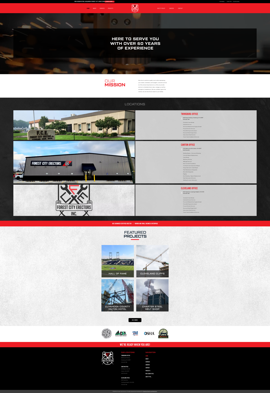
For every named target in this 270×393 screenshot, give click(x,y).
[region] (117, 261)
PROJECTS (148, 370)
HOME (147, 356)
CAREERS (148, 365)
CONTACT (148, 368)
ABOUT (147, 359)
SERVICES (148, 362)
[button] (102, 8)
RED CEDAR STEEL (149, 373)
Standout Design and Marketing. (150, 391)
